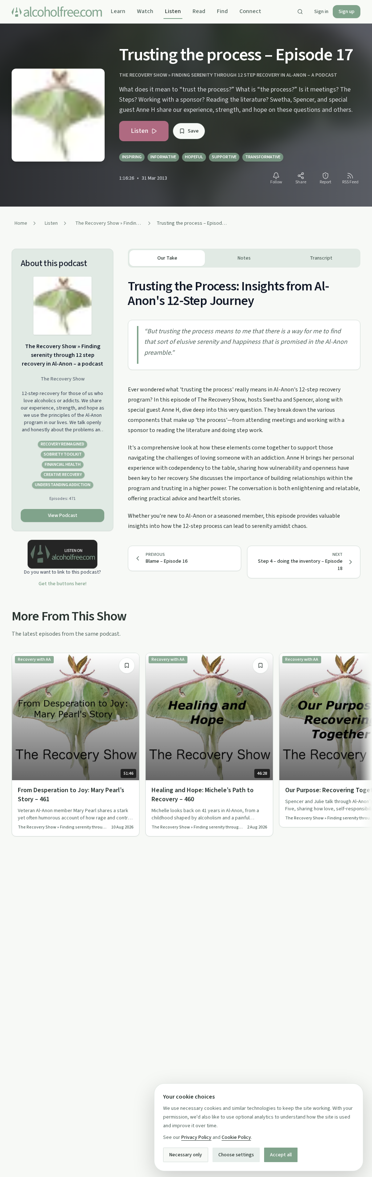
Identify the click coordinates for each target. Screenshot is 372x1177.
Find (222, 11)
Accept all (281, 1154)
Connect (250, 11)
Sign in (321, 11)
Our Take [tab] (167, 258)
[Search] (300, 12)
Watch (145, 11)
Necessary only (185, 1154)
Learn (118, 11)
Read (199, 11)
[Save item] (127, 665)
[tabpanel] (244, 399)
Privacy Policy (196, 1137)
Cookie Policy (236, 1137)
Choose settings (236, 1154)
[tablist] (244, 258)
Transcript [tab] (321, 258)
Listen (173, 11)
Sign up (347, 11)
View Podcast (62, 515)
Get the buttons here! (62, 583)
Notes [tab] (244, 258)
